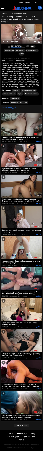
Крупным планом (9, 94)
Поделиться (20, 50)
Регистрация (24, 2)
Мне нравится (9, 46)
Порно (21, 440)
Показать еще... (21, 425)
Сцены (21, 54)
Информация (9, 50)
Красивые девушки (29, 90)
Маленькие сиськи (31, 94)
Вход (36, 2)
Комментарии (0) (32, 50)
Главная (10, 434)
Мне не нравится (27, 46)
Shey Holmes (15, 98)
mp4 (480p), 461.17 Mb (19, 102)
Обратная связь (30, 437)
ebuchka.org (19, 448)
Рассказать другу (13, 437)
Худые (20, 94)
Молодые (16, 90)
